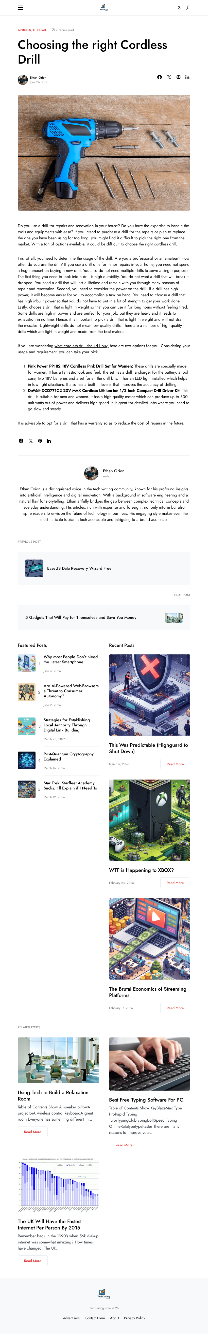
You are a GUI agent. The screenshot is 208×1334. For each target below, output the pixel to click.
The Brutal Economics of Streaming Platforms (147, 992)
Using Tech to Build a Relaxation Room (53, 1095)
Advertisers (71, 1318)
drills (63, 325)
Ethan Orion (38, 77)
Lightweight (49, 325)
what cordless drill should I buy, (82, 346)
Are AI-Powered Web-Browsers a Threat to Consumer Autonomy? (71, 691)
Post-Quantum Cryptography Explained (69, 757)
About (114, 1318)
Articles (24, 30)
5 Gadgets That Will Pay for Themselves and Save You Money (80, 617)
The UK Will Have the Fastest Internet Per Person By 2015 (49, 1224)
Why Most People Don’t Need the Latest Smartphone (71, 659)
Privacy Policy (134, 1318)
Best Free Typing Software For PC (146, 1100)
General (40, 30)
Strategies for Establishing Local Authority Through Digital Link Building (67, 725)
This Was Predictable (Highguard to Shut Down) (148, 748)
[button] (20, 8)
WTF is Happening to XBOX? (141, 870)
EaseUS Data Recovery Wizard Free (79, 568)
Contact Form (95, 1318)
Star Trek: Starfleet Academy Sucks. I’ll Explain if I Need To (70, 786)
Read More (175, 764)
